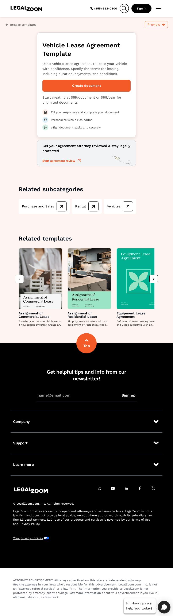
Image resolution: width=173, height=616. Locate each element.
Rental (80, 206)
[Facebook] (142, 490)
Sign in (141, 8)
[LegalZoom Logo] (26, 8)
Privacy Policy (29, 523)
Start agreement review (58, 160)
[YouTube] (115, 490)
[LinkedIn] (128, 490)
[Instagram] (101, 490)
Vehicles (113, 206)
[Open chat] (164, 607)
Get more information (85, 593)
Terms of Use (141, 519)
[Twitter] (155, 490)
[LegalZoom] (31, 490)
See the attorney (25, 584)
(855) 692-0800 (105, 8)
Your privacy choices (28, 538)
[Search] (124, 8)
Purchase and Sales (38, 206)
